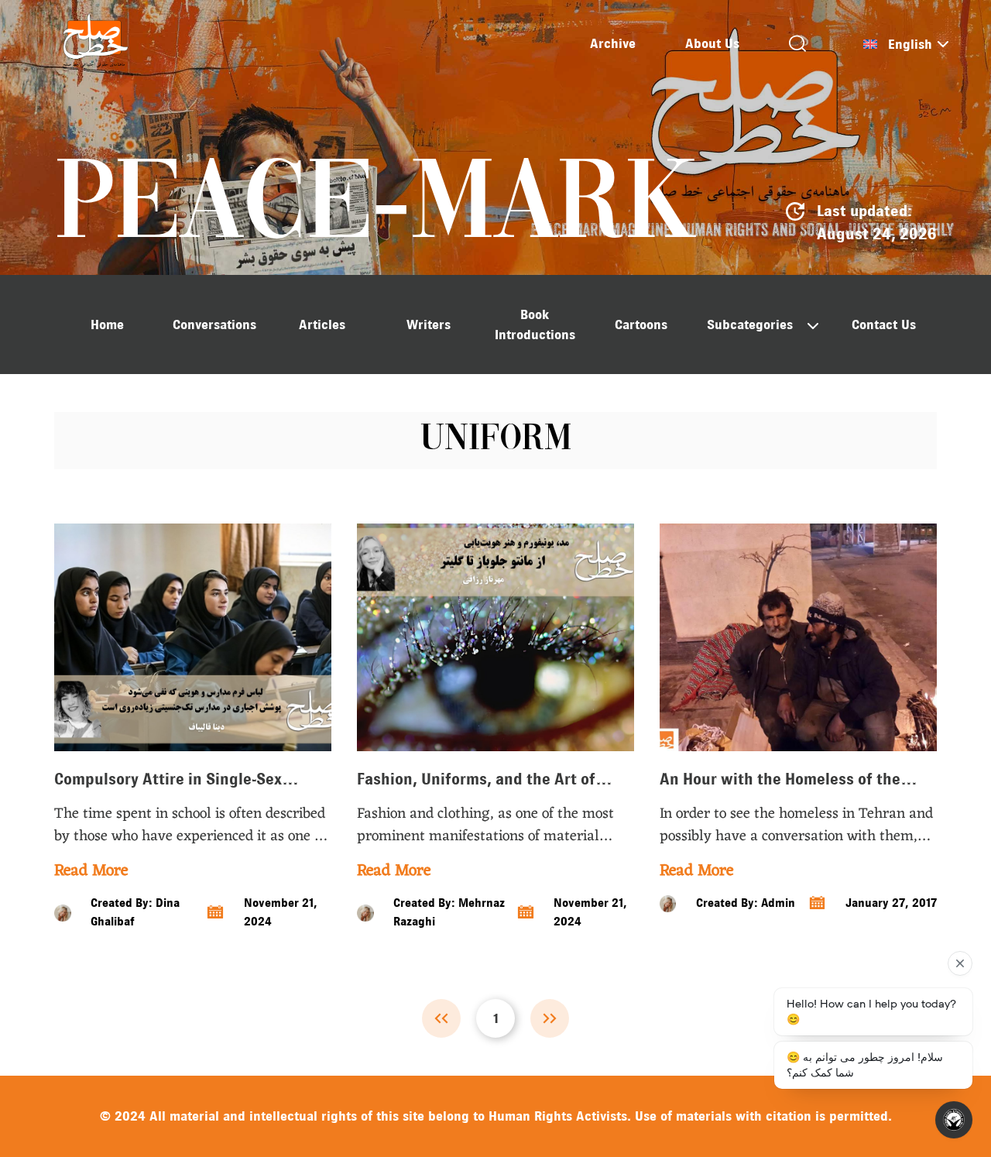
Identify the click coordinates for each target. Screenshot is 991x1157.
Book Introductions (535, 324)
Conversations (214, 324)
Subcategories (750, 324)
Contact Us (884, 324)
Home (107, 324)
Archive (613, 43)
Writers (428, 324)
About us (712, 43)
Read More (91, 871)
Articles (322, 324)
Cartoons (641, 324)
